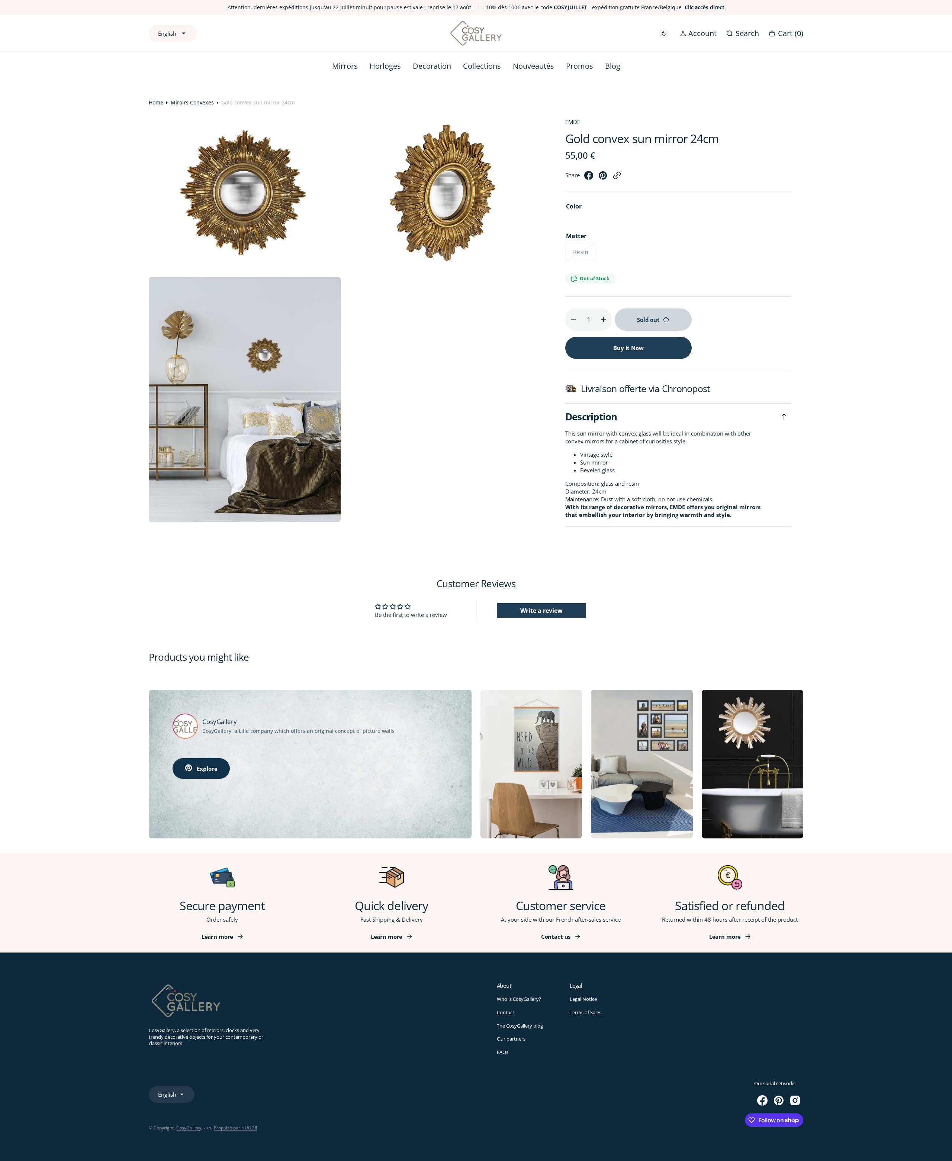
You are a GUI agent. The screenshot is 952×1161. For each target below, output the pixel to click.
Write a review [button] (541, 611)
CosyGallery (188, 1128)
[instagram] (795, 1100)
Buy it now (628, 348)
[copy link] (616, 177)
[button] (698, 33)
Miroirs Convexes (192, 102)
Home (156, 102)
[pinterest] (602, 177)
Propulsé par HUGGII (235, 1128)
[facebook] (588, 177)
